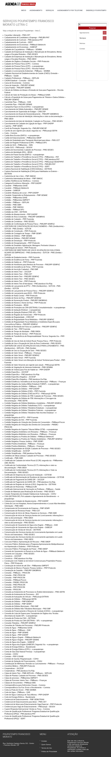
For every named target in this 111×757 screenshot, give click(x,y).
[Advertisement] (94, 64)
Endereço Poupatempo (96, 10)
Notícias (82, 43)
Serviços (50, 10)
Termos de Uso (46, 748)
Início (23, 10)
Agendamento (36, 10)
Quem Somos (46, 744)
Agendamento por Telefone (70, 10)
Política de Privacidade (49, 751)
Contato (82, 49)
